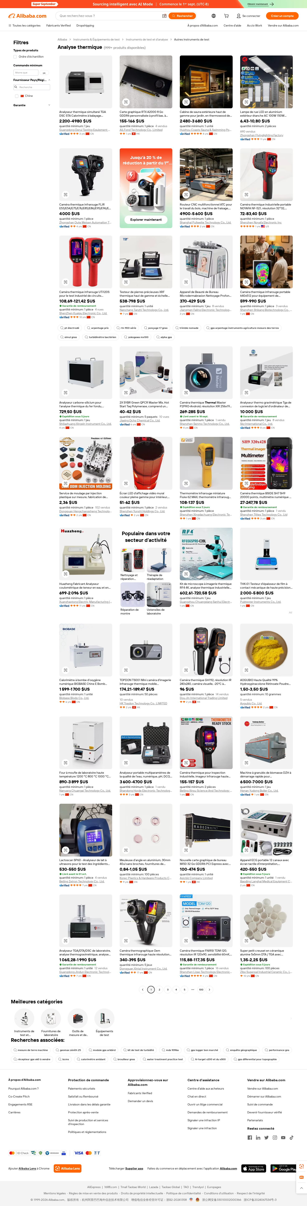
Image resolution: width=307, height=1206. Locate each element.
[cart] (227, 16)
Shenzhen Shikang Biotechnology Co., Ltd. (266, 310)
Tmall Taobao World (133, 1187)
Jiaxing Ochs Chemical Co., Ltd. (140, 420)
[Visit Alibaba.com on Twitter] (266, 1137)
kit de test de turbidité (141, 1050)
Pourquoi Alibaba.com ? (23, 1088)
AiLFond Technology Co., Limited (141, 129)
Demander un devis (140, 1101)
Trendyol (198, 1187)
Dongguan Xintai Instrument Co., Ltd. (143, 968)
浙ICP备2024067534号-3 (260, 1199)
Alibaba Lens (27, 1168)
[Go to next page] (209, 989)
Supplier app (134, 1168)
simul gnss (71, 337)
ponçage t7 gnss (157, 328)
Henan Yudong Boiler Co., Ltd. (259, 790)
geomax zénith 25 (70, 1050)
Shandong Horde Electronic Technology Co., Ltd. (146, 790)
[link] (301, 1166)
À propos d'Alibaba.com (24, 1079)
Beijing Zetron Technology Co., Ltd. (81, 881)
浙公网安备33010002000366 (221, 1199)
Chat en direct (197, 1096)
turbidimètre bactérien (102, 337)
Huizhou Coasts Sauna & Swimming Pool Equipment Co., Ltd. (206, 129)
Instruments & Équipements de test (96, 39)
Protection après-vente (83, 1112)
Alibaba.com (228, 1168)
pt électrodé (72, 328)
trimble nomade (189, 328)
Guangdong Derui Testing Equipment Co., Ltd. (85, 129)
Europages (214, 1187)
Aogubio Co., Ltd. (251, 703)
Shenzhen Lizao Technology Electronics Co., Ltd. (206, 972)
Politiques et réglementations (87, 1132)
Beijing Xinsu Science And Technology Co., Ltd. (206, 790)
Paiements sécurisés (81, 1088)
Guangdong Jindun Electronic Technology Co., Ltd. (85, 972)
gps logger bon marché (204, 1050)
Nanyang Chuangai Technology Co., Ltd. (85, 790)
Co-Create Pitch (19, 1096)
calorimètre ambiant (93, 1059)
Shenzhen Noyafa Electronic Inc (261, 222)
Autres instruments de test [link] (191, 39)
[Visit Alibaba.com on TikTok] (291, 1137)
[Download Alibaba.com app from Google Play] (284, 1168)
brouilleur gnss (126, 1059)
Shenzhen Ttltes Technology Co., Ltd (263, 514)
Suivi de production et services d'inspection (88, 1122)
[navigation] (32, 515)
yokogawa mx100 (138, 337)
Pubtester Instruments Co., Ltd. (260, 601)
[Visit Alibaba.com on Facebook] (249, 1137)
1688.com (110, 1187)
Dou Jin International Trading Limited (203, 698)
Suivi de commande (260, 1104)
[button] (164, 15)
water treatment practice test (165, 1059)
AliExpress (94, 1187)
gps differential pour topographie (257, 1059)
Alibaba (62, 39)
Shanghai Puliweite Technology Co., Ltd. (205, 222)
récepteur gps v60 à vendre (34, 1059)
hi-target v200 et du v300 (210, 1059)
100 (201, 989)
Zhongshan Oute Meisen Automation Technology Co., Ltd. (85, 222)
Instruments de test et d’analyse (147, 39)
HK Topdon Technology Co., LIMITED (143, 703)
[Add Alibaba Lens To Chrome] (67, 1168)
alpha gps (166, 337)
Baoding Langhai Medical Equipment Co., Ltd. (266, 881)
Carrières (14, 1112)
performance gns (279, 1050)
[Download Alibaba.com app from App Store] (253, 1168)
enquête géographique (243, 1050)
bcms (65, 1059)
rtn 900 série (128, 328)
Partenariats (255, 1120)
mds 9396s (172, 1050)
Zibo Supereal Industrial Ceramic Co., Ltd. (266, 972)
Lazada (153, 1187)
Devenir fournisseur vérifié (264, 1112)
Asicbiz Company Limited (196, 878)
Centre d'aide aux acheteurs (206, 1088)
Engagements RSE (20, 1104)
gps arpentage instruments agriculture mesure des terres (245, 328)
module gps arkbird (104, 1050)
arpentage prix (100, 328)
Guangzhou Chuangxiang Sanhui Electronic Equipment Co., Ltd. (206, 601)
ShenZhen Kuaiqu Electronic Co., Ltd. (83, 313)
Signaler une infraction (202, 1128)
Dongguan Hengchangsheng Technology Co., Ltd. (85, 511)
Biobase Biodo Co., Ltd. (74, 698)
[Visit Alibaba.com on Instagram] (274, 1137)
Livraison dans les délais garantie (89, 1104)
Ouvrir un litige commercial (205, 1104)
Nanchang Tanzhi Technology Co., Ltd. (144, 310)
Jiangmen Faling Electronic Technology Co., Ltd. (206, 310)
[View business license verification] (191, 1200)
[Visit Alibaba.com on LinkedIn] (258, 1137)
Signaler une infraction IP (204, 1120)
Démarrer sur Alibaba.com (264, 1096)
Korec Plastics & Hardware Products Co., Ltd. (146, 878)
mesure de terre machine (33, 1050)
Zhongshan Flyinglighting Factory (261, 135)
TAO (186, 1187)
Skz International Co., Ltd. (256, 423)
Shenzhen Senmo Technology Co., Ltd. (205, 423)
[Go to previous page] (142, 989)
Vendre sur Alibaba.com (262, 1088)
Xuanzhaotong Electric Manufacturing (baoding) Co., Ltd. (85, 601)
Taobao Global (171, 1187)
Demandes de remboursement (208, 1112)
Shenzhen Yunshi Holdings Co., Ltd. (142, 511)
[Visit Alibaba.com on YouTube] (283, 1137)
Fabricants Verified (140, 1093)
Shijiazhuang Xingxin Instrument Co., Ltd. (85, 423)
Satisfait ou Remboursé (83, 1096)
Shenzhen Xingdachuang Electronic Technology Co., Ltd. (206, 514)
